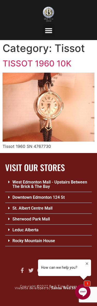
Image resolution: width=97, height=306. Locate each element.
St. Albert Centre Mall (32, 208)
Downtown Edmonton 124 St (38, 197)
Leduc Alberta (25, 229)
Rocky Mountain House (33, 240)
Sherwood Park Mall (31, 219)
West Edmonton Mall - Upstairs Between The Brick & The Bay (49, 184)
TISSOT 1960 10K (37, 63)
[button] (48, 30)
